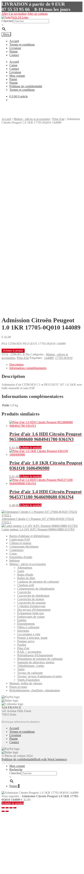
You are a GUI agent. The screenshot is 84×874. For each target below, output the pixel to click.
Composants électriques (23, 546)
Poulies (21, 644)
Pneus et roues (18, 686)
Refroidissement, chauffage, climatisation (34, 690)
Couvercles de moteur (30, 599)
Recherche (15, 769)
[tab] (45, 364)
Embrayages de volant (31, 616)
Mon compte (17, 75)
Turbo (21, 669)
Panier (13, 79)
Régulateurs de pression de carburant (40, 658)
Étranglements (26, 623)
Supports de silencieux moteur (35, 662)
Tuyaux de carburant (30, 672)
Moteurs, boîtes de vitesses (25, 683)
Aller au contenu (37, 13)
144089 (49, 358)
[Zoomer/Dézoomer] (14, 807)
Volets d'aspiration (28, 679)
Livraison (15, 48)
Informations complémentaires (27, 368)
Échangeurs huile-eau (30, 613)
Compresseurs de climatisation (36, 588)
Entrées (21, 620)
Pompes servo (25, 641)
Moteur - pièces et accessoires (31, 119)
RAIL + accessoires (29, 651)
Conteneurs (16, 550)
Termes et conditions (22, 44)
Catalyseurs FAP (19, 539)
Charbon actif (25, 585)
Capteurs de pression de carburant (38, 581)
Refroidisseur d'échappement (35, 655)
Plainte (13, 51)
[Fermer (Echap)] (3, 807)
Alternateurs (24, 567)
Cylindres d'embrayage (31, 606)
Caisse (13, 65)
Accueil (14, 41)
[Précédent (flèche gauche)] (3, 811)
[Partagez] (7, 807)
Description (16, 364)
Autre (20, 571)
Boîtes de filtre (26, 578)
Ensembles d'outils (20, 557)
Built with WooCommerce (50, 759)
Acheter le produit (13, 350)
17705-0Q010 (63, 358)
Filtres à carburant (28, 627)
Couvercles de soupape (31, 602)
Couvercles (24, 592)
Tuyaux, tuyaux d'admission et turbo (39, 676)
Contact (14, 55)
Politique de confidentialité (25, 86)
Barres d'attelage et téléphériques (29, 536)
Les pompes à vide (28, 634)
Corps (13, 553)
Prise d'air (58, 119)
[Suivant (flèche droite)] (7, 811)
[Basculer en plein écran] (11, 807)
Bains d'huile (25, 574)
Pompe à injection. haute (32, 637)
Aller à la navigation (14, 13)
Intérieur (14, 560)
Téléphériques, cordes (30, 665)
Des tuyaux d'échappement (33, 609)
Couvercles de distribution (33, 595)
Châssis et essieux (20, 543)
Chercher (7, 21)
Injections (23, 630)
